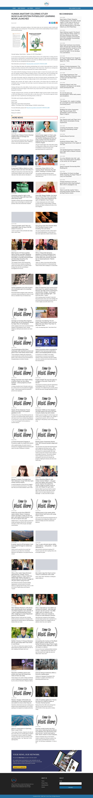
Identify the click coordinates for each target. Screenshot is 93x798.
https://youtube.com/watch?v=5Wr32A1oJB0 (36, 64)
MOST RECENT (21, 8)
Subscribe (70, 787)
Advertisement (44, 785)
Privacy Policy (44, 783)
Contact (43, 787)
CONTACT (37, 8)
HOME (14, 8)
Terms (42, 781)
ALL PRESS (30, 8)
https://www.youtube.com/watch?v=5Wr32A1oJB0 (37, 107)
